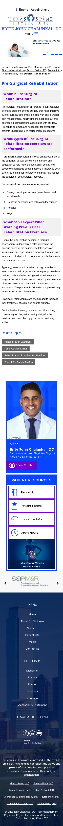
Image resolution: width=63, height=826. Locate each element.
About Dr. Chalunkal (32, 621)
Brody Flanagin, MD (19, 790)
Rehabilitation (9, 73)
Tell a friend (32, 698)
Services (32, 628)
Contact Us (32, 648)
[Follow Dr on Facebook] (26, 733)
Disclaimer (32, 670)
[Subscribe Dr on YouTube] (39, 733)
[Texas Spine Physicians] (31, 22)
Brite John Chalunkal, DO (32, 452)
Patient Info (54, 70)
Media (32, 641)
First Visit (27, 492)
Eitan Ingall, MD (50, 796)
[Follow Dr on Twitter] (32, 733)
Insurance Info (31, 519)
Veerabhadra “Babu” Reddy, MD (21, 796)
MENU (29, 33)
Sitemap (32, 684)
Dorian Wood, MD (46, 803)
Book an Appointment (34, 9)
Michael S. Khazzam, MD (20, 803)
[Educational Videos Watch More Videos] (31, 554)
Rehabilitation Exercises (18, 341)
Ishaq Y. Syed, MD (44, 790)
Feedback (32, 691)
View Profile (24, 465)
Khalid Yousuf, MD (19, 783)
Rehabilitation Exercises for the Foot (25, 355)
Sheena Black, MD (43, 783)
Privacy (32, 677)
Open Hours (29, 532)
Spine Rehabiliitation (16, 348)
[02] (48, 54)
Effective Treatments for (46, 42)
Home (32, 614)
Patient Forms (31, 505)
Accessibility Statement (32, 704)
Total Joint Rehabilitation (18, 362)
